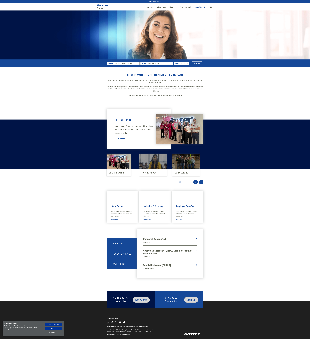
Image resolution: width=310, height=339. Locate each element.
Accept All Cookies (54, 324)
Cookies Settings (137, 331)
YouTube (120, 322)
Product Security (120, 331)
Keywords (111, 63)
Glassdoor (124, 322)
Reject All (53, 328)
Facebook (112, 322)
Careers (149, 7)
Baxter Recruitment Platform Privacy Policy (118, 330)
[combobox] (160, 63)
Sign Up (191, 299)
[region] (33, 328)
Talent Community (186, 7)
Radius (177, 63)
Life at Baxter (161, 7)
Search (196, 63)
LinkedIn (108, 322)
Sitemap (129, 331)
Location (144, 63)
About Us (172, 7)
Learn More (119, 139)
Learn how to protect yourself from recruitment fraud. (134, 326)
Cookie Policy (147, 331)
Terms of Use (110, 331)
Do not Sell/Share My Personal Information (142, 330)
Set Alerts (141, 299)
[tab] (122, 243)
